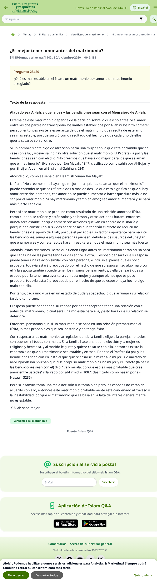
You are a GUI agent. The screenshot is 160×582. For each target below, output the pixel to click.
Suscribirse (108, 482)
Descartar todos (47, 575)
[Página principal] (12, 35)
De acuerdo (16, 575)
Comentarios (57, 544)
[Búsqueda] (154, 19)
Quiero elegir (143, 575)
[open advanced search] (141, 19)
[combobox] (71, 19)
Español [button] (143, 7)
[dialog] (78, 570)
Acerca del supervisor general (91, 544)
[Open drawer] (155, 8)
